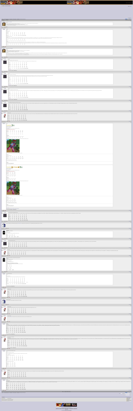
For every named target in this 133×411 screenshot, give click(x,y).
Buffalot (10, 316)
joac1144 (4, 230)
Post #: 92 (130, 297)
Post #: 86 (130, 228)
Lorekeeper (4, 273)
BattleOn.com (67, 408)
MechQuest (63, 408)
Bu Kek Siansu (3, 123)
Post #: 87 (130, 238)
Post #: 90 (130, 271)
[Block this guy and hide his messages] (5, 46)
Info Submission (18, 392)
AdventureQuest (57, 408)
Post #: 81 (130, 100)
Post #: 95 (130, 321)
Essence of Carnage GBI (10, 48)
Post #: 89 (130, 255)
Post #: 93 (130, 304)
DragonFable (60, 408)
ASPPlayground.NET (66, 410)
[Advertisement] (66, 12)
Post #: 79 (130, 71)
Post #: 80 (130, 86)
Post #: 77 (130, 46)
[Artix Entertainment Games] (6, 392)
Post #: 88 (130, 247)
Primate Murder (3, 223)
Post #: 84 (130, 210)
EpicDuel (65, 408)
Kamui (4, 306)
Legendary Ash (3, 48)
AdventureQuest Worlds (71, 408)
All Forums (2, 392)
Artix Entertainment (75, 408)
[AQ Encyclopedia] (14, 392)
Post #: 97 (130, 348)
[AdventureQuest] (10, 392)
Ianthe (5, 73)
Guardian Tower (9, 128)
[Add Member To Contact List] (4, 46)
